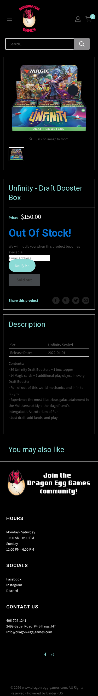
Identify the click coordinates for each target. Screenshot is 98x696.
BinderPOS (54, 693)
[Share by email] (85, 300)
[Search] (82, 44)
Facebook (13, 579)
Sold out (24, 280)
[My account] (77, 19)
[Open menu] (9, 18)
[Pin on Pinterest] (66, 300)
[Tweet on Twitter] (75, 300)
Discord (12, 590)
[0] (88, 19)
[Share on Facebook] (56, 300)
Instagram (14, 585)
